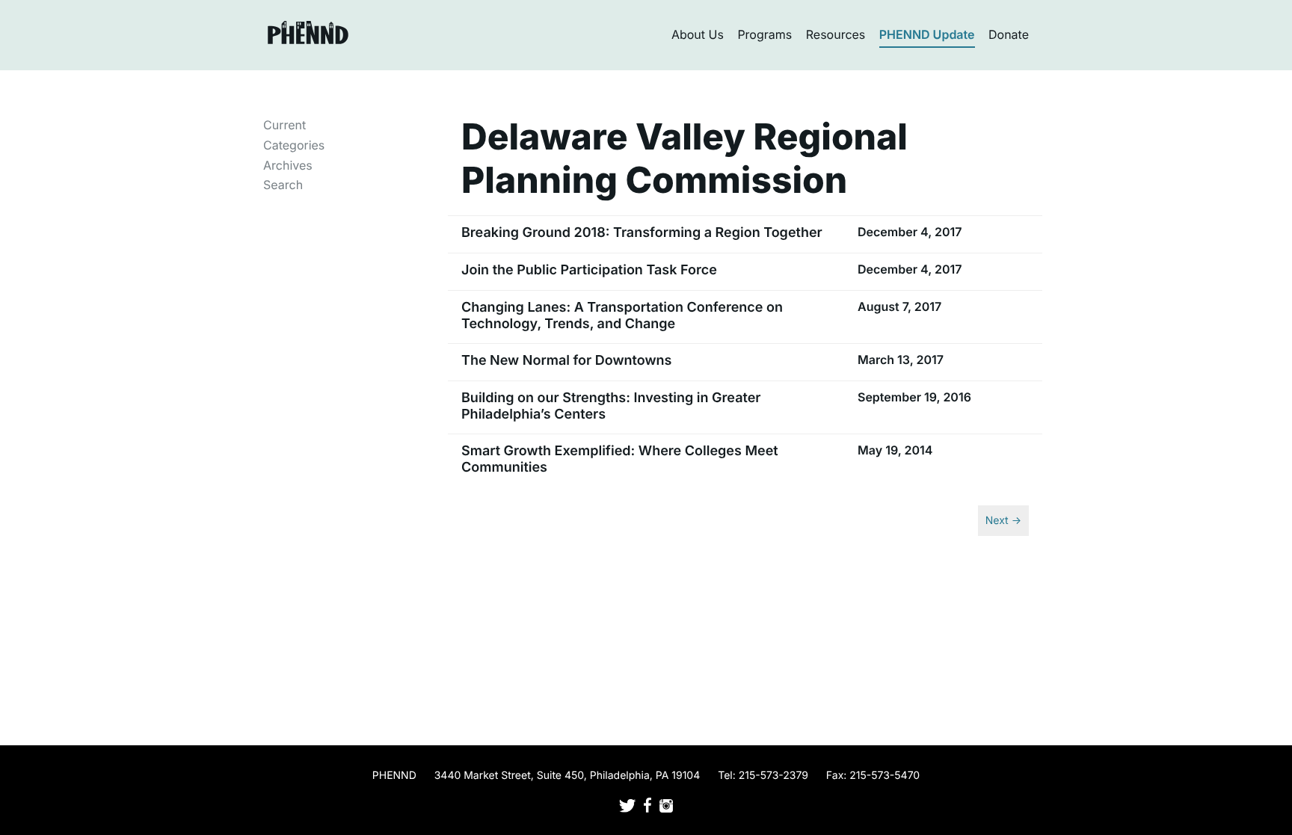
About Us (697, 34)
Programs (764, 34)
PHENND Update (927, 34)
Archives (288, 165)
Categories (293, 145)
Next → (1003, 520)
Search (283, 184)
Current (284, 124)
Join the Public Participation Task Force (589, 270)
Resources (836, 34)
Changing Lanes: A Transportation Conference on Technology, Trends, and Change (622, 316)
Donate (1008, 34)
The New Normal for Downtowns (566, 361)
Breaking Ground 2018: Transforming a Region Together (641, 233)
